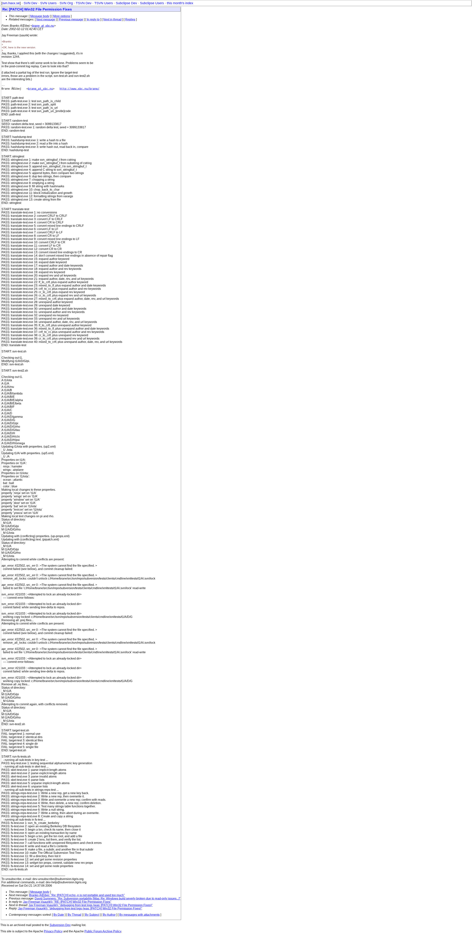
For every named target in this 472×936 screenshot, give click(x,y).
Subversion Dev (60, 925)
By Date (58, 914)
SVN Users (48, 3)
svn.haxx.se (11, 3)
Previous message (71, 19)
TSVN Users (103, 3)
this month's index (180, 3)
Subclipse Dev (126, 3)
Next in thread (112, 19)
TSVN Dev (83, 3)
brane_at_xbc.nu (43, 25)
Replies (130, 19)
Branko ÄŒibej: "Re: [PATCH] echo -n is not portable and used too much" (77, 895)
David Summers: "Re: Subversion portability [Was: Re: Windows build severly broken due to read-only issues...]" (108, 898)
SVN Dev (30, 3)
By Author (109, 914)
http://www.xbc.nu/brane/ (79, 88)
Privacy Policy (53, 931)
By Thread (74, 914)
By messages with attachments (139, 914)
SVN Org (66, 3)
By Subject (92, 914)
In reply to (93, 19)
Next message (45, 19)
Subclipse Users (152, 3)
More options (61, 16)
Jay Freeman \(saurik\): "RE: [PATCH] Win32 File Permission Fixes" (67, 901)
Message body (39, 16)
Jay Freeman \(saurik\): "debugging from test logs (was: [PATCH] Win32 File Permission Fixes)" (91, 905)
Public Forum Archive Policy (102, 931)
